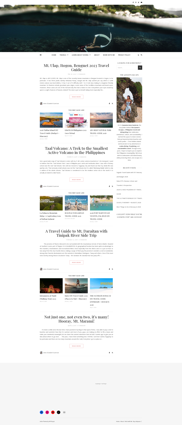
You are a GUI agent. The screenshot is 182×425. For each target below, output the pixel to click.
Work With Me (109, 55)
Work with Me (128, 421)
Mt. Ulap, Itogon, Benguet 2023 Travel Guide (76, 67)
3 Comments (83, 240)
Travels (63, 55)
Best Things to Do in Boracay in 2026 (129, 207)
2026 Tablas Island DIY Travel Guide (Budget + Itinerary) (49, 133)
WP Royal (51, 421)
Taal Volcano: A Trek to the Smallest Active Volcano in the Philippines (76, 150)
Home (54, 55)
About (97, 55)
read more (76, 97)
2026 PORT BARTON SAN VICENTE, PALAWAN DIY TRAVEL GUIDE (100, 216)
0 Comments (82, 157)
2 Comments (81, 74)
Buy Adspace (137, 421)
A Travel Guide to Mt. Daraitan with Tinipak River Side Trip (76, 233)
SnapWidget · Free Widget (100, 383)
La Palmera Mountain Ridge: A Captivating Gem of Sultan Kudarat (50, 216)
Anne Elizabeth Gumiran (51, 103)
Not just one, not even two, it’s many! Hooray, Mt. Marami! (76, 318)
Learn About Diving (80, 55)
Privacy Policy (124, 55)
